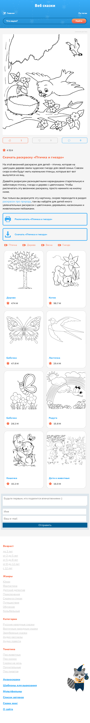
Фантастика (10, 586)
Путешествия (11, 602)
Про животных (12, 654)
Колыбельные (11, 611)
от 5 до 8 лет (10, 560)
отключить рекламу (81, 32)
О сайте (8, 709)
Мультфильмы (12, 691)
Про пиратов (10, 671)
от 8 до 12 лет (11, 564)
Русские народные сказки (18, 624)
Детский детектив (14, 590)
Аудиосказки (11, 679)
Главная (10, 13)
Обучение (9, 607)
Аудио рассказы (13, 637)
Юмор (6, 581)
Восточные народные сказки (20, 628)
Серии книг (10, 703)
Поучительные (12, 667)
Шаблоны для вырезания (20, 685)
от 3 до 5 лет (10, 555)
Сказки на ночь (12, 663)
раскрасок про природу (17, 201)
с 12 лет (7, 568)
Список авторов (13, 697)
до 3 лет (8, 551)
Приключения (11, 594)
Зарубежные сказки (15, 633)
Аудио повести (12, 641)
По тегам (82, 13)
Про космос (10, 659)
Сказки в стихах (12, 598)
